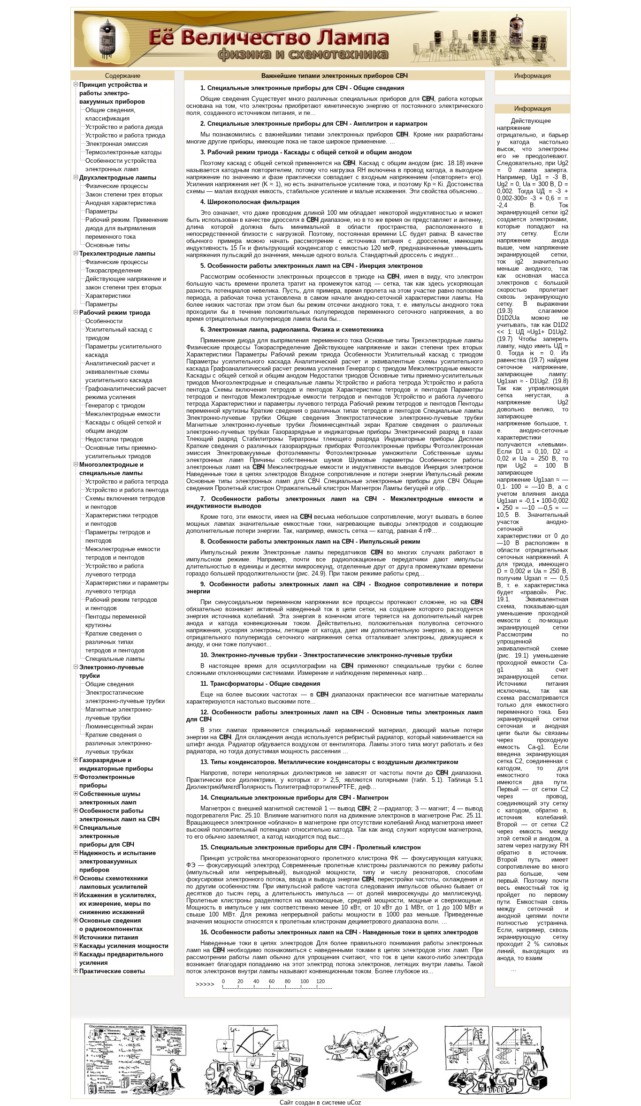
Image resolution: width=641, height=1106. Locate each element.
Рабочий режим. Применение (126, 219)
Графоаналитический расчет (126, 388)
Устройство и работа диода (124, 126)
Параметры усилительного (123, 346)
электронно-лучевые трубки (125, 701)
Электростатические (114, 692)
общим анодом (106, 430)
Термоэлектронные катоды (123, 152)
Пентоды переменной (115, 616)
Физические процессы (116, 185)
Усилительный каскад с (119, 329)
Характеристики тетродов (121, 515)
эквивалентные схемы (117, 371)
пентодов (98, 540)
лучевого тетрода (110, 574)
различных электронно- (118, 743)
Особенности (103, 321)
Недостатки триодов (114, 439)
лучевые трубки (107, 717)
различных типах (109, 641)
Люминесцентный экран (119, 726)
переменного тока (110, 236)
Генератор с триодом (115, 405)
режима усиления (110, 397)
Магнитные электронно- (119, 709)
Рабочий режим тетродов (121, 599)
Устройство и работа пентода (126, 489)
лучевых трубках (109, 751)
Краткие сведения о (113, 633)
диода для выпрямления (120, 228)
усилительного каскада (118, 380)
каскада (96, 354)
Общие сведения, (110, 110)
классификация (107, 118)
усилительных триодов (118, 456)
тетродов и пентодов (115, 557)
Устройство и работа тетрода (126, 481)
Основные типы (107, 245)
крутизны (98, 625)
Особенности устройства (120, 160)
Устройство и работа (114, 565)
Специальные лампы (115, 658)
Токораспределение (113, 270)
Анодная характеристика (120, 202)
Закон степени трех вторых (124, 194)
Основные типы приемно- (121, 447)
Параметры (101, 211)
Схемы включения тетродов (125, 498)
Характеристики (107, 295)
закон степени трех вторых (123, 287)
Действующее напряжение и (125, 278)
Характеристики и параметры (126, 582)
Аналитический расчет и (120, 363)
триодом (97, 337)
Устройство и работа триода (125, 135)
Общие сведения (109, 684)
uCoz (354, 1102)
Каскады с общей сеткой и (123, 422)
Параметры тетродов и (117, 532)
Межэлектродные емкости (122, 413)
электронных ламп (111, 169)
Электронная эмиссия (116, 143)
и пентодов (101, 506)
